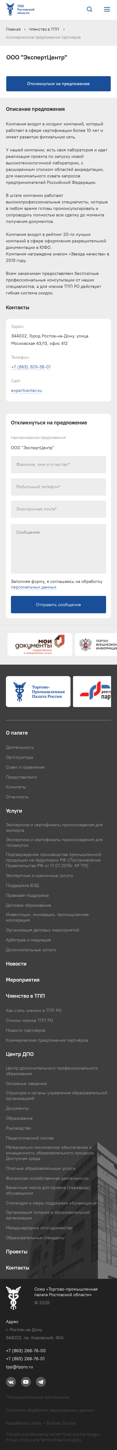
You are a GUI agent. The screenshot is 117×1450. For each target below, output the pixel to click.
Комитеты (16, 787)
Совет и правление (25, 767)
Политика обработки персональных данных (50, 1410)
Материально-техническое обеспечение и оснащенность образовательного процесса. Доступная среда (50, 1152)
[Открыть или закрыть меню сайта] (107, 9)
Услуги (14, 810)
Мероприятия (23, 979)
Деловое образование (28, 905)
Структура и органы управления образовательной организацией (56, 1095)
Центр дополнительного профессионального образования (52, 1070)
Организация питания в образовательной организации (48, 1215)
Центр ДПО (20, 1054)
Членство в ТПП (44, 29)
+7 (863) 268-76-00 (26, 1350)
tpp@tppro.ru (19, 1367)
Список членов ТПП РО (29, 1020)
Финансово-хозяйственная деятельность (47, 1178)
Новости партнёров (25, 1030)
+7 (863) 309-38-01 (31, 367)
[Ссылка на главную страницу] (21, 10)
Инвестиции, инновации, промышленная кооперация (47, 917)
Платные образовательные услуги (41, 1168)
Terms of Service (55, 1439)
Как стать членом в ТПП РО (33, 1010)
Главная (13, 29)
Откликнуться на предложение (58, 83)
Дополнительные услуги (31, 950)
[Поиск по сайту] (90, 9)
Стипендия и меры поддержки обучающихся (51, 1203)
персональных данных (33, 587)
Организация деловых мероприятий (42, 930)
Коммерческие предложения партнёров (43, 37)
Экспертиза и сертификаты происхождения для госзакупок (54, 842)
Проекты (16, 1251)
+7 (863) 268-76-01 (25, 1358)
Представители (21, 777)
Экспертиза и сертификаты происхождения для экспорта (54, 827)
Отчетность (17, 797)
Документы (17, 1108)
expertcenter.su (26, 390)
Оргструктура (19, 757)
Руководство (18, 1128)
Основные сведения (26, 1083)
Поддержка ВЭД (22, 885)
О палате (17, 732)
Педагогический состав (29, 1138)
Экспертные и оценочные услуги (39, 875)
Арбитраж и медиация (28, 940)
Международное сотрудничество (39, 1228)
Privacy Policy (19, 1439)
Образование (19, 1118)
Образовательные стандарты (35, 1237)
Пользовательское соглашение (37, 1397)
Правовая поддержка (27, 895)
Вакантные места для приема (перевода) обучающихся (48, 1190)
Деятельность (20, 747)
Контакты (17, 1267)
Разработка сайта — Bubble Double (41, 1423)
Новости (16, 963)
